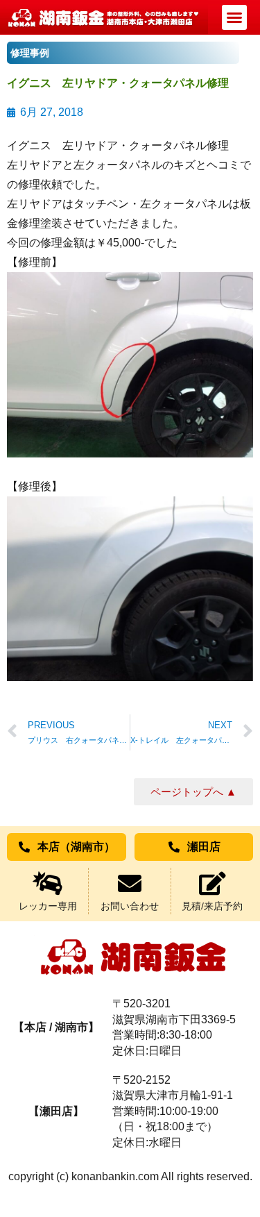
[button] (234, 17)
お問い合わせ (130, 906)
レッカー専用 (48, 906)
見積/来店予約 (212, 906)
